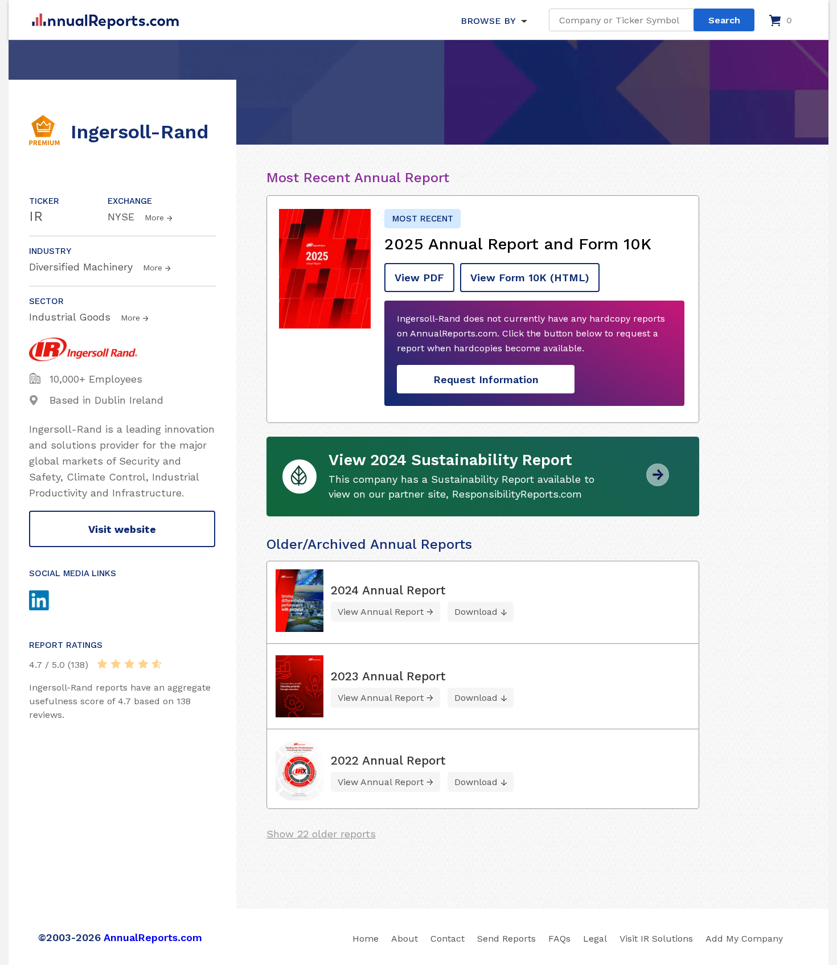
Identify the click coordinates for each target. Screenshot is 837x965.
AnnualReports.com (153, 937)
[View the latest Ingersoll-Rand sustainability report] (657, 482)
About (404, 938)
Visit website (122, 529)
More (154, 217)
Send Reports (506, 938)
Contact (447, 938)
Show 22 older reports (321, 834)
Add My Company (744, 938)
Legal (595, 938)
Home (365, 938)
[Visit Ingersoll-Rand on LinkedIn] (50, 601)
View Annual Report (381, 611)
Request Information (486, 379)
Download (476, 611)
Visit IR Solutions (656, 938)
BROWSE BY (488, 20)
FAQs (559, 938)
